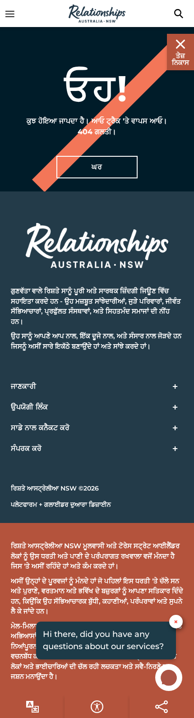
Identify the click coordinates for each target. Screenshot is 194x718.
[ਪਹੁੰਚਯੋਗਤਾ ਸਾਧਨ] (32, 706)
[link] (14, 13)
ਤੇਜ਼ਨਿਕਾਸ (180, 59)
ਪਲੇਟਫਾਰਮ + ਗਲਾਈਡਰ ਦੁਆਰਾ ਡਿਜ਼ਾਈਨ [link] (61, 504)
